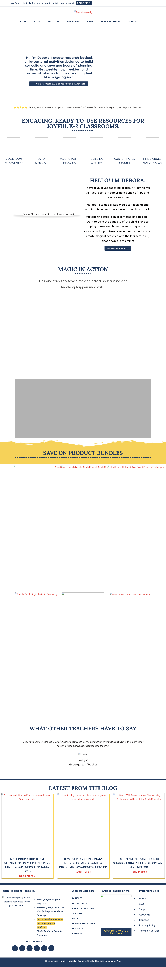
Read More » (27, 875)
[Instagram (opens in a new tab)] (148, 3)
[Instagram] (37, 948)
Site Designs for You (110, 961)
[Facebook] (15, 948)
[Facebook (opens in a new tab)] (142, 3)
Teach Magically (68, 961)
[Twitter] (22, 948)
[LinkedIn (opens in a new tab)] (151, 3)
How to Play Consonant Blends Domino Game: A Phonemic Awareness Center (83, 863)
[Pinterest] (51, 948)
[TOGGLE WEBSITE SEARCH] (146, 21)
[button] (17, 338)
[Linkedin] (44, 948)
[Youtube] (29, 948)
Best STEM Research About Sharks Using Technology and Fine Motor (139, 863)
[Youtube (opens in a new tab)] (154, 3)
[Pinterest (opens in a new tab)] (145, 3)
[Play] (83, 338)
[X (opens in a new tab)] (139, 3)
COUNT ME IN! (84, 3)
